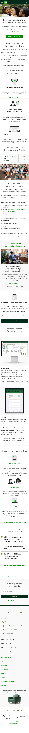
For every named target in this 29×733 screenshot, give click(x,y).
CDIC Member (4, 669)
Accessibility (4, 665)
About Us (3, 673)
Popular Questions (14, 600)
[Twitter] (7, 710)
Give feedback (9, 633)
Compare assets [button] (14, 236)
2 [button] (6, 119)
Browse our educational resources (14, 522)
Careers (3, 677)
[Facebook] (10, 710)
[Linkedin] (21, 710)
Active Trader (6, 442)
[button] (14, 321)
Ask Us (14, 596)
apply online (11, 211)
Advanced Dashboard (19, 442)
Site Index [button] (4, 685)
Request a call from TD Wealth (13, 625)
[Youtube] (18, 710)
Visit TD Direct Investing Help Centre (14, 565)
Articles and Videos (14, 463)
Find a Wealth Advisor (11, 629)
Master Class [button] (14, 507)
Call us (7, 622)
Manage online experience (8, 681)
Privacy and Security (6, 657)
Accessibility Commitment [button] (9, 576)
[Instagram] (14, 710)
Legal (2, 661)
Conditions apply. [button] (14, 283)
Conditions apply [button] (16, 30)
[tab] (6, 158)
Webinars (14, 487)
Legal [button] (3, 571)
